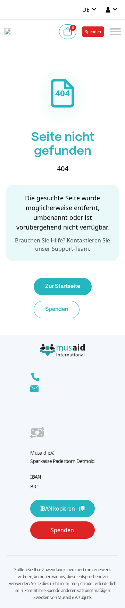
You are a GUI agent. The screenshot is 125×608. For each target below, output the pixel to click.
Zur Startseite (62, 286)
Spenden (93, 31)
